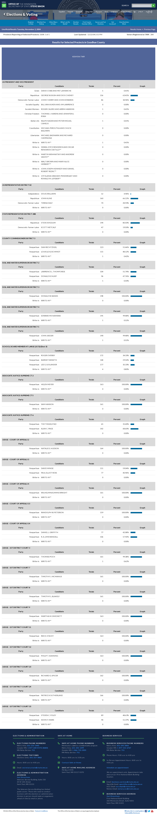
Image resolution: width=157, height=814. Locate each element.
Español (62, 12)
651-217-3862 (36, 757)
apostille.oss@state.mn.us (130, 784)
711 (33, 750)
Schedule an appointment (118, 768)
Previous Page (149, 29)
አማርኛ (140, 12)
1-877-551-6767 (124, 748)
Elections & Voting (22, 14)
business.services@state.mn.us (125, 782)
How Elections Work (124, 23)
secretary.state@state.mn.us (35, 768)
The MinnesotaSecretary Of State (26, 5)
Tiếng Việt (89, 12)
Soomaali (79, 12)
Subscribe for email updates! (135, 811)
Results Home (135, 29)
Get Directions (23, 777)
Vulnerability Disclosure (132, 813)
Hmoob (70, 12)
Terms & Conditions (41, 811)
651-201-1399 (78, 748)
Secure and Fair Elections (100, 23)
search (125, 5)
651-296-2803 (123, 746)
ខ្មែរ (135, 12)
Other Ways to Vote (53, 23)
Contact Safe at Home (71, 763)
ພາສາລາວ (114, 12)
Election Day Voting (41, 23)
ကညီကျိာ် (149, 12)
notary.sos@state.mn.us (128, 789)
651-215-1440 (33, 746)
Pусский (99, 12)
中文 (106, 12)
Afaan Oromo (126, 12)
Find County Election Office (87, 23)
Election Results (76, 23)
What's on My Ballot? (65, 23)
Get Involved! (112, 23)
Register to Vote (31, 23)
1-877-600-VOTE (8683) (38, 748)
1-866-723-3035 (79, 750)
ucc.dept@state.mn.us (125, 786)
